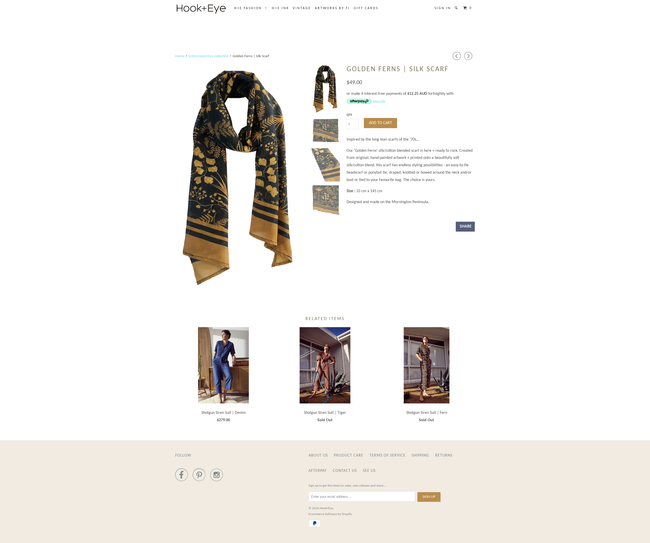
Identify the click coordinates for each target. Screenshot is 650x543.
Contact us (345, 471)
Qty (349, 115)
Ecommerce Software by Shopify (330, 514)
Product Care (348, 456)
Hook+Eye (326, 508)
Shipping (420, 456)
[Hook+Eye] (201, 8)
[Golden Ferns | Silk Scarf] (240, 176)
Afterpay (317, 471)
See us (369, 471)
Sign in (442, 8)
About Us (318, 456)
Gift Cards (366, 8)
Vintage (302, 8)
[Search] (457, 8)
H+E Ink (280, 8)
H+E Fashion (249, 8)
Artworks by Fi (332, 8)
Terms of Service (387, 456)
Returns (443, 456)
